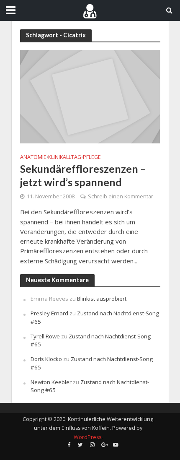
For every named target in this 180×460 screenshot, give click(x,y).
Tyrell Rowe (45, 336)
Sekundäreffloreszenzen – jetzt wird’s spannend (83, 175)
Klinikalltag (64, 157)
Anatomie (33, 157)
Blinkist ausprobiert (101, 298)
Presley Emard (49, 313)
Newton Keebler (51, 382)
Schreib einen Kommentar (120, 196)
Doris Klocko (46, 359)
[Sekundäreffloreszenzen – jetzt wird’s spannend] (90, 96)
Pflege (92, 157)
